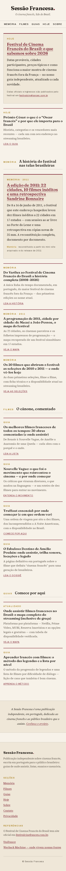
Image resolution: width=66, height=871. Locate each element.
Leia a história (13, 303)
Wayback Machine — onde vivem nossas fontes (32, 847)
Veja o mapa (11, 349)
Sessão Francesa (33, 8)
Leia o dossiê (12, 575)
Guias (36, 24)
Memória (10, 24)
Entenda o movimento (18, 495)
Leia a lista (11, 454)
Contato (8, 810)
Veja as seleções (15, 391)
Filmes (24, 24)
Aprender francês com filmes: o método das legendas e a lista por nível (29, 661)
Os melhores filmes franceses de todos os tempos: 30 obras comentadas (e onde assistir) (29, 430)
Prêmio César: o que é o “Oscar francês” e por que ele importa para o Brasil (33, 121)
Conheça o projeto (37, 724)
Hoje (46, 24)
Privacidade (10, 816)
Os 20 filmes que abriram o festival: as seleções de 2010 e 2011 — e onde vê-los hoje (31, 368)
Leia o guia (10, 144)
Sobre (57, 24)
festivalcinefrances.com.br (33, 95)
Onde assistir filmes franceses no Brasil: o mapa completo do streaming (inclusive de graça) (30, 614)
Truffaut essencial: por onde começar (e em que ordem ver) (27, 512)
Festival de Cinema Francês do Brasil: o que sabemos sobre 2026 (30, 49)
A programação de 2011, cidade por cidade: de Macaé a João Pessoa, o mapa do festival (31, 322)
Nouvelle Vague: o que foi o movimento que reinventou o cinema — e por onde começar (27, 472)
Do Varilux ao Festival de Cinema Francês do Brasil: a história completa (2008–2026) (29, 276)
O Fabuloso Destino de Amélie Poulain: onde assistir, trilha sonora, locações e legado (32, 552)
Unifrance (9, 842)
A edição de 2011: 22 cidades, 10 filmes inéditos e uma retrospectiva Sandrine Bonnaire (32, 192)
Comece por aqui (15, 533)
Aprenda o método (16, 684)
